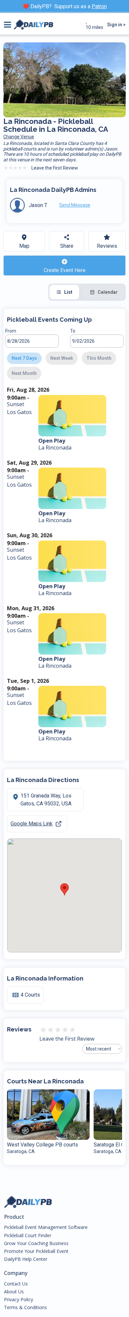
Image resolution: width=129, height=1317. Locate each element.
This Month (98, 358)
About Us (14, 1292)
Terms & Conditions (25, 1307)
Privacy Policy (18, 1300)
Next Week (61, 358)
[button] (64, 889)
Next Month (24, 373)
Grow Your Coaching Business (36, 1243)
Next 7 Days (24, 358)
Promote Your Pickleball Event (36, 1251)
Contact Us (16, 1284)
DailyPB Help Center (25, 1259)
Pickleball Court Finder (27, 1235)
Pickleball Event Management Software (46, 1227)
